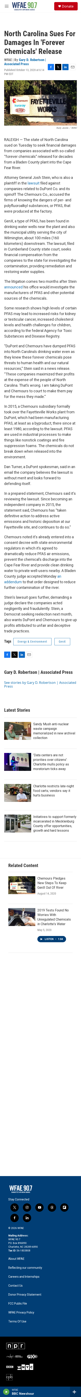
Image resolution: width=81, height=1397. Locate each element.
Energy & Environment (32, 641)
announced (13, 287)
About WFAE (16, 1258)
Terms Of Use (17, 1321)
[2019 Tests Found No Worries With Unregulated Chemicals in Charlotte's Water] (21, 917)
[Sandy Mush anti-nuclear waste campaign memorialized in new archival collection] (17, 731)
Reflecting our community (25, 1267)
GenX (62, 641)
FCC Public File (17, 1303)
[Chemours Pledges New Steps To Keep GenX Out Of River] (21, 885)
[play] (6, 1392)
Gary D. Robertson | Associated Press (25, 62)
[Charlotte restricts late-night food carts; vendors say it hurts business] (17, 793)
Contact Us (15, 1285)
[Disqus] (40, 1013)
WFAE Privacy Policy (21, 1312)
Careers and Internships (23, 1276)
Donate (68, 6)
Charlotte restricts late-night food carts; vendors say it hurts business (53, 790)
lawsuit (33, 183)
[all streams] (75, 1392)
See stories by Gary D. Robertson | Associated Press (40, 684)
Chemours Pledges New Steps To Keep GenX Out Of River (51, 883)
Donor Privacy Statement (24, 1294)
